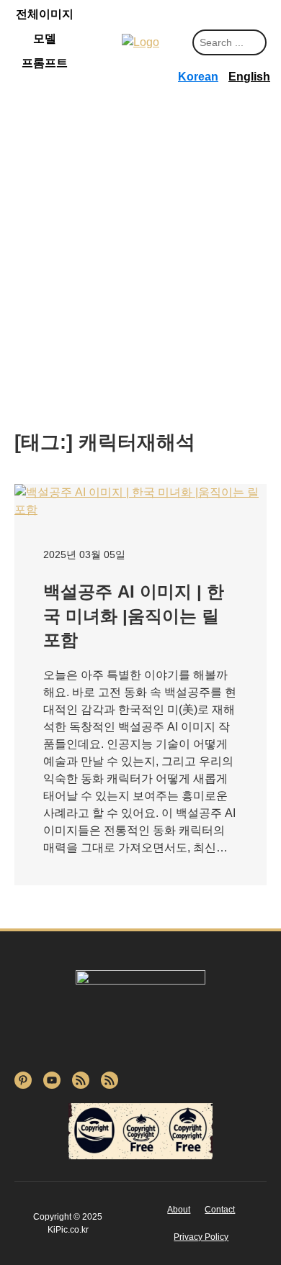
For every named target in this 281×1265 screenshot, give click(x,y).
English (249, 76)
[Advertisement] (140, 275)
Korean (198, 76)
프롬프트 (45, 63)
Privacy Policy (201, 1237)
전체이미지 (44, 14)
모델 (44, 38)
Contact (220, 1210)
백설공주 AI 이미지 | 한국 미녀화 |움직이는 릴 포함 (133, 615)
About (178, 1210)
